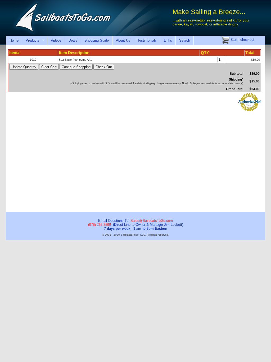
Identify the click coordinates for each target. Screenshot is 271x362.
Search (184, 40)
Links (168, 40)
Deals (73, 40)
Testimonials (147, 40)
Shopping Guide (96, 40)
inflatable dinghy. (226, 24)
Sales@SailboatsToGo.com (151, 221)
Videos (56, 40)
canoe (177, 24)
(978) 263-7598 (99, 225)
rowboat (201, 24)
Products (30, 40)
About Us (123, 40)
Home (14, 40)
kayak (188, 24)
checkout (247, 40)
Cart (233, 40)
